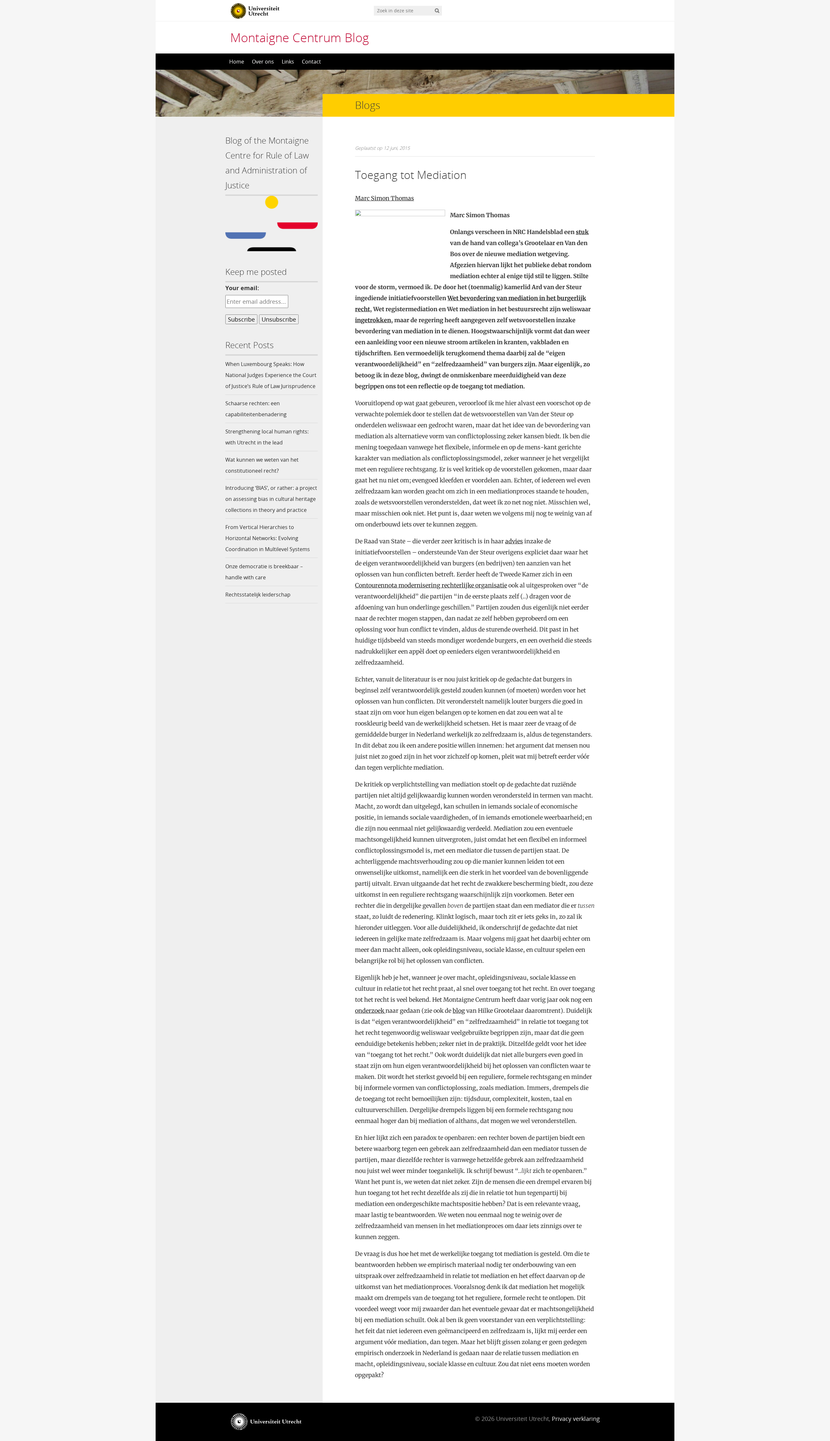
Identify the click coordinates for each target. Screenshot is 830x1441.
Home (236, 61)
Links (288, 61)
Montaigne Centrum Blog (299, 37)
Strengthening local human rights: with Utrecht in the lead (267, 437)
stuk (582, 232)
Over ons (263, 61)
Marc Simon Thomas (384, 198)
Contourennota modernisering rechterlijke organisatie (431, 585)
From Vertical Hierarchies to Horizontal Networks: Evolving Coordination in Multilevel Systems (267, 538)
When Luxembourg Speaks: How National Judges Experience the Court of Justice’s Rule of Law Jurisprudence (270, 375)
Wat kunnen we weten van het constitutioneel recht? (262, 465)
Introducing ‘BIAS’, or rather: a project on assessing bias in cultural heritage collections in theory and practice (271, 499)
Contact (311, 61)
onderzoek (370, 1010)
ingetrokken (373, 320)
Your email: (242, 288)
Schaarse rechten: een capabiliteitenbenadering (256, 409)
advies (514, 541)
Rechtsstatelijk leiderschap (257, 594)
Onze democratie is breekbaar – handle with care (264, 572)
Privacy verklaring (576, 1419)
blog (459, 1010)
